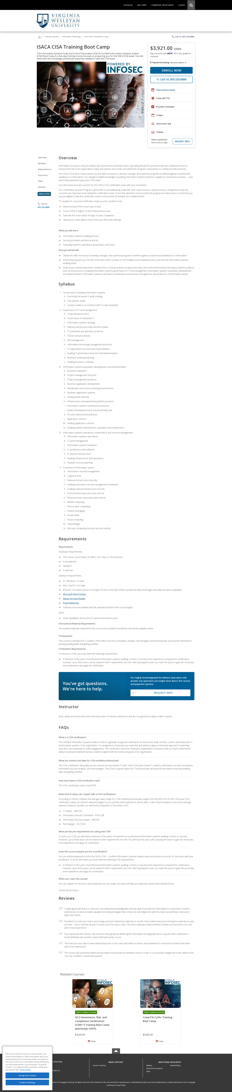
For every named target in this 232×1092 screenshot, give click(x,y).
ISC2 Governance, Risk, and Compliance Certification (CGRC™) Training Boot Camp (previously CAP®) (92, 1023)
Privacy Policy (120, 1085)
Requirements (44, 169)
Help (148, 1071)
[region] (27, 1068)
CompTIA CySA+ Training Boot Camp (157, 1019)
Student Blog (175, 1065)
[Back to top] (116, 1061)
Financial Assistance (154, 1068)
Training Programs (52, 36)
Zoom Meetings (71, 602)
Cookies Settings (27, 1082)
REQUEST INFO (182, 141)
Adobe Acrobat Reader (74, 598)
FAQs (40, 181)
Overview (42, 157)
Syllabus (42, 163)
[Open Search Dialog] (191, 5)
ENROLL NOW (171, 70)
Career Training (99, 1065)
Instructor (43, 175)
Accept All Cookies (27, 1075)
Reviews (41, 187)
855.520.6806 (43, 207)
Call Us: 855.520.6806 (183, 36)
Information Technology (71, 36)
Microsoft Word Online (74, 594)
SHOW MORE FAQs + (69, 890)
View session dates (165, 89)
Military (149, 1065)
